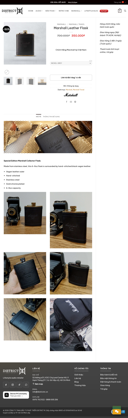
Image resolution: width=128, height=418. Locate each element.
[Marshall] (71, 95)
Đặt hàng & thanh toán (110, 382)
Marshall (75, 11)
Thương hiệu (80, 385)
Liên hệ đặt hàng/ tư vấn (71, 78)
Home (30, 11)
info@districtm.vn (40, 392)
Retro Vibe (64, 11)
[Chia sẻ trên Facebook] (67, 102)
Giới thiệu (78, 374)
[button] (125, 10)
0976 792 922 (38, 399)
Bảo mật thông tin (108, 378)
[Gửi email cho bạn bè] (71, 102)
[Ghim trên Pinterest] (75, 102)
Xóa (90, 61)
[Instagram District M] (13, 385)
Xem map (38, 384)
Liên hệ (77, 378)
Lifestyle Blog (91, 11)
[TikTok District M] (19, 385)
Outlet (104, 11)
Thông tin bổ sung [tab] (51, 117)
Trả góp (104, 389)
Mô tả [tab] (38, 117)
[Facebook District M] (6, 385)
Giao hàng (105, 385)
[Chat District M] (26, 385)
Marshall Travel (77, 24)
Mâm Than (50, 11)
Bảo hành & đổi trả (108, 374)
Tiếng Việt (117, 2)
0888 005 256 (52, 399)
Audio (38, 11)
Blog (76, 382)
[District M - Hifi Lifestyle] (12, 11)
